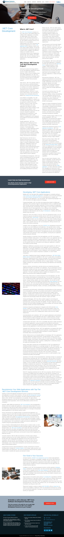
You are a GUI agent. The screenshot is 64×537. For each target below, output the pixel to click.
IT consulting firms (47, 476)
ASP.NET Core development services (40, 457)
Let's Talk (32, 17)
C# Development (46, 210)
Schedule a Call (50, 503)
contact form (56, 486)
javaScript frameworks (52, 361)
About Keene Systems (9, 515)
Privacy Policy (37, 535)
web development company (34, 395)
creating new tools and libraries (32, 95)
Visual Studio (35, 217)
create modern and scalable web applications (33, 195)
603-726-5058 (48, 517)
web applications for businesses (23, 416)
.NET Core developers (25, 404)
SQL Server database (43, 470)
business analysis (20, 448)
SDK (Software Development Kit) (33, 197)
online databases (53, 281)
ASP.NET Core (46, 225)
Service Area (42, 535)
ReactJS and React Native (52, 144)
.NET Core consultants (17, 427)
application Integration (35, 380)
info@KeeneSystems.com (50, 519)
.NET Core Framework (27, 32)
